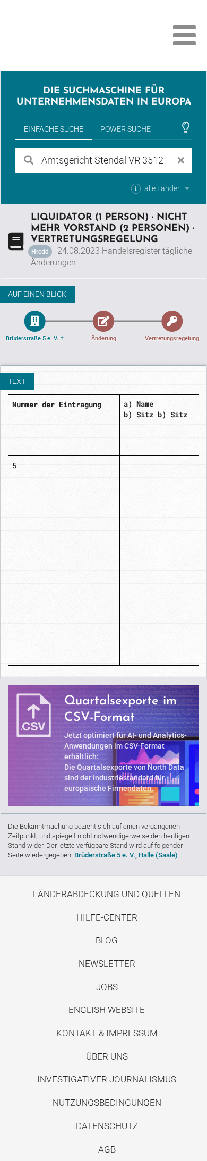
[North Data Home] (67, 35)
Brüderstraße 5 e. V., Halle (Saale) (126, 855)
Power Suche (125, 129)
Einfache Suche (53, 129)
